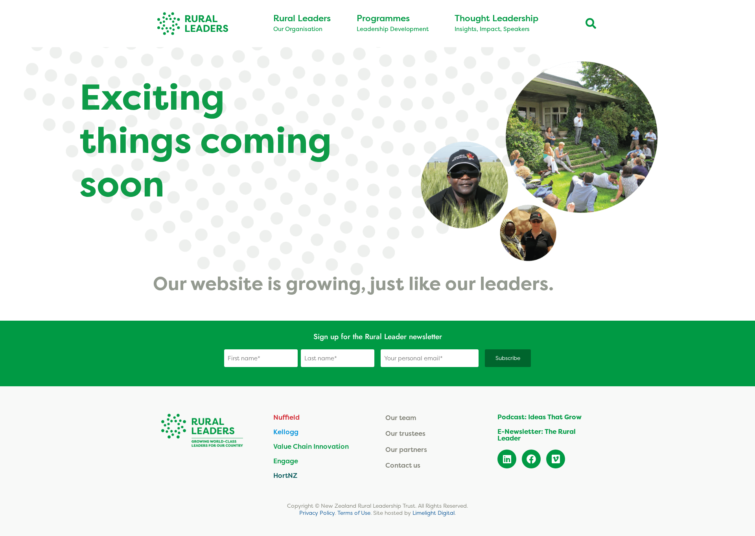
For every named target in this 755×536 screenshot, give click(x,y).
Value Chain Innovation (311, 446)
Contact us (402, 465)
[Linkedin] (506, 459)
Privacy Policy (317, 512)
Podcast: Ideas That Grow (539, 417)
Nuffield (286, 417)
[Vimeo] (555, 459)
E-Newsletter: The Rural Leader (536, 434)
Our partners (406, 449)
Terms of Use (353, 512)
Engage (285, 460)
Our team (400, 417)
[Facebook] (531, 459)
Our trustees (405, 433)
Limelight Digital (433, 512)
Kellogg (285, 431)
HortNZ (285, 475)
